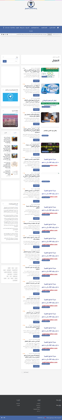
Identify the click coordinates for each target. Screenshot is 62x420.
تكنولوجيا (17, 27)
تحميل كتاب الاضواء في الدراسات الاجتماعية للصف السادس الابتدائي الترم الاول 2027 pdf (11, 208)
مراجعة (12, 278)
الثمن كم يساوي (13, 126)
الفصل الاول (9, 270)
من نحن (38, 411)
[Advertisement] (31, 16)
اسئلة (13, 268)
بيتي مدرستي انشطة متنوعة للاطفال (32, 207)
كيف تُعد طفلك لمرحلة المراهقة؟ (31, 223)
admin (37, 68)
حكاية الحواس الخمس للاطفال (31, 159)
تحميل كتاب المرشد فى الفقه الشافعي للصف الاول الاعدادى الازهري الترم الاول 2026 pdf (11, 222)
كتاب (10, 276)
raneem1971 (36, 221)
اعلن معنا (38, 405)
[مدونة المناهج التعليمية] (31, 4)
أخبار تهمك (27, 27)
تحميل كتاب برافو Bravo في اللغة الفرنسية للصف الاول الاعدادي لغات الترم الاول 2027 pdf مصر (6, 148)
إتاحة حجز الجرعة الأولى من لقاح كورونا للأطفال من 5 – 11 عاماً (31, 71)
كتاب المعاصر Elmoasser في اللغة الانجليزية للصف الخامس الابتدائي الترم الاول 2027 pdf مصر (11, 212)
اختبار (16, 268)
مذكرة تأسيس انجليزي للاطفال (31, 191)
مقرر (8, 278)
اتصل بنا (38, 403)
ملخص (5, 278)
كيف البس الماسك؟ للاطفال (32, 283)
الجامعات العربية (52, 27)
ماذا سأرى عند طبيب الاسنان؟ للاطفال (32, 268)
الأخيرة (15, 133)
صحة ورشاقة (22, 27)
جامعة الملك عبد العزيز (8, 272)
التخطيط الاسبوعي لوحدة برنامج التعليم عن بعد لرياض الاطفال (31, 356)
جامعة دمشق (10, 274)
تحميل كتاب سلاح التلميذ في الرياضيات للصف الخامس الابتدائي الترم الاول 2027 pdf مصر (10, 216)
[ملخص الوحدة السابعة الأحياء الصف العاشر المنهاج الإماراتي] (14, 172)
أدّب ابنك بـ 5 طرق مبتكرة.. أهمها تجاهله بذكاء (31, 238)
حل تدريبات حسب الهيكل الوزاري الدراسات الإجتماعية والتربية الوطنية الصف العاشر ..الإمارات (6, 165)
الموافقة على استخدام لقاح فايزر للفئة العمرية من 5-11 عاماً (31, 87)
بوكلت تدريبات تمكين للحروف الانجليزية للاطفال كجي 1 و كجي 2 (31, 176)
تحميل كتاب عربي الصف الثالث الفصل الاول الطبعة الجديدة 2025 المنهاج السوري (11, 239)
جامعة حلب (15, 274)
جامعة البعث (15, 272)
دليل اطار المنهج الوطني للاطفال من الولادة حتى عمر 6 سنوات (31, 101)
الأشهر (5, 133)
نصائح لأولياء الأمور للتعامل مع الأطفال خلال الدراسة (32, 115)
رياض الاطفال (15, 276)
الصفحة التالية (26, 372)
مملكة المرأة (12, 27)
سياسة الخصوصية (37, 409)
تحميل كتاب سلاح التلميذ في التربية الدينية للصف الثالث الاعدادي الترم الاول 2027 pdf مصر (7, 140)
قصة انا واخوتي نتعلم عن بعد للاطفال (32, 328)
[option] (10, 120)
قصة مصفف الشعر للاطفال (32, 299)
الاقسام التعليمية (44, 27)
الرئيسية (57, 57)
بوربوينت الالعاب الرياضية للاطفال (31, 252)
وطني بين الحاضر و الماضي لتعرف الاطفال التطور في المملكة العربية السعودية (31, 130)
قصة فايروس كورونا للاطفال (32, 313)
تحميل (5, 270)
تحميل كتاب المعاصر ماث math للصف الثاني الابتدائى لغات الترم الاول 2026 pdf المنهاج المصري (11, 235)
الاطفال (9, 268)
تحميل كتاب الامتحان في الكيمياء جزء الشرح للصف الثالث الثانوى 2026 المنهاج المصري (11, 219)
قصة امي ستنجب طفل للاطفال (31, 341)
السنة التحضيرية (14, 270)
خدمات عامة (7, 27)
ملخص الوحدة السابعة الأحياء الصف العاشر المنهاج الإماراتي (6, 172)
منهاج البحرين (15, 280)
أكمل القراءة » (36, 81)
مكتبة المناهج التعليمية (35, 27)
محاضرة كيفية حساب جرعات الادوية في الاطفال (32, 146)
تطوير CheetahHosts (41, 417)
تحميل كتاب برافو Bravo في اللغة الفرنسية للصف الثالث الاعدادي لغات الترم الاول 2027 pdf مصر (6, 156)
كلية (7, 276)
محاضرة (16, 278)
